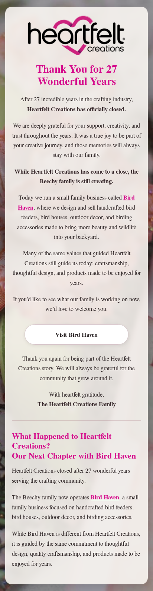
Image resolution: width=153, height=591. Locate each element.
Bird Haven (105, 497)
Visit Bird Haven (76, 334)
